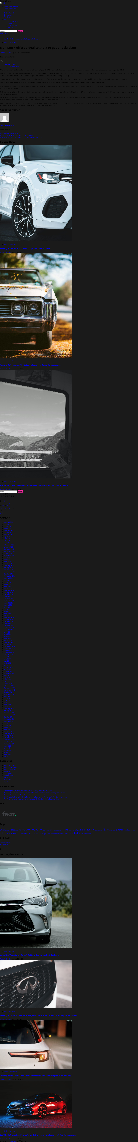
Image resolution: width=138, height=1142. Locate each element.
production (10, 833)
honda (70, 830)
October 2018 (8, 671)
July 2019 (7, 657)
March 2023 (8, 588)
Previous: (17, 135)
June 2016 (7, 725)
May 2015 (7, 752)
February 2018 (9, 686)
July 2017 (7, 698)
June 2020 (7, 634)
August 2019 (8, 655)
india (84, 830)
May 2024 (7, 559)
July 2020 (7, 632)
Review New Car (9, 13)
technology (55, 833)
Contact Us (11, 23)
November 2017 (9, 690)
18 (3, 506)
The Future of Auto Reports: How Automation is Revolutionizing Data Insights (31, 799)
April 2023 (7, 586)
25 (3, 508)
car (45, 829)
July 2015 (7, 748)
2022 (13, 830)
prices (3, 833)
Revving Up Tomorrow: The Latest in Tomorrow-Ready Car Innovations (30, 365)
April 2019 (7, 663)
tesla (59, 833)
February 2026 (9, 530)
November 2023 (9, 572)
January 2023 (8, 593)
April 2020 (7, 638)
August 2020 (8, 630)
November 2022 (9, 597)
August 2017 (8, 696)
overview (113, 830)
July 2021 (7, 607)
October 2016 (8, 717)
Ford (66, 829)
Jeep (96, 830)
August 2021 (8, 605)
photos (119, 829)
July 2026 (7, 524)
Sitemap (10, 27)
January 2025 (8, 547)
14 (9, 503)
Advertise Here (13, 21)
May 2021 (7, 611)
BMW (40, 830)
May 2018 (7, 682)
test (62, 833)
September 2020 (9, 628)
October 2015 (8, 742)
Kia (98, 830)
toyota (67, 833)
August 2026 (8, 522)
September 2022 (9, 601)
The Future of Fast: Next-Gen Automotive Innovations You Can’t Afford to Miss (34, 485)
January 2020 (8, 644)
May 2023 (7, 584)
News (106, 829)
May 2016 (7, 727)
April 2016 (7, 729)
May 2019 (7, 661)
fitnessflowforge (5, 843)
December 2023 (9, 570)
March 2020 (8, 640)
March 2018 (8, 684)
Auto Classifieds (9, 11)
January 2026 (8, 532)
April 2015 (7, 754)
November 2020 (9, 624)
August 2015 (8, 746)
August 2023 (8, 578)
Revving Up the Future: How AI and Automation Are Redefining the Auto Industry (32, 795)
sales (41, 833)
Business (7, 771)
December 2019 (9, 646)
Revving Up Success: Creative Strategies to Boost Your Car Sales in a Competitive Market (35, 793)
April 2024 (7, 561)
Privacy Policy (12, 25)
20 (7, 506)
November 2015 (9, 740)
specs (46, 833)
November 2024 (9, 551)
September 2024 (9, 555)
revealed (23, 833)
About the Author (10, 65)
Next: (21, 137)
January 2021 (8, 619)
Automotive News (10, 9)
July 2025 (7, 537)
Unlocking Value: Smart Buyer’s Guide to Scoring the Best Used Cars (28, 791)
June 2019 (7, 659)
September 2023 (9, 576)
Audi (16, 830)
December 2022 (9, 595)
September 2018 (9, 673)
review (28, 833)
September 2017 (9, 694)
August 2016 (8, 721)
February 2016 (9, 734)
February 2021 (9, 617)
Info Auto (7, 778)
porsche (126, 830)
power (130, 830)
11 (3, 503)
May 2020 (7, 636)
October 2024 (8, 553)
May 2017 (7, 702)
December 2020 (9, 622)
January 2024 (8, 568)
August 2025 (8, 534)
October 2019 (8, 651)
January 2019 (8, 667)
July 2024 (7, 557)
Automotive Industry (11, 7)
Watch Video (4, 33)
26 (5, 508)
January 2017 (8, 711)
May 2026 (7, 528)
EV (61, 830)
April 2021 (7, 613)
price (134, 830)
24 (1, 508)
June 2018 (7, 680)
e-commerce (8, 776)
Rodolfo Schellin (6, 53)
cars (48, 830)
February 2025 (9, 545)
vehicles (81, 833)
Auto (21, 829)
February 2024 (9, 566)
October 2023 (8, 574)
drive (51, 830)
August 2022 (8, 603)
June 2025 (7, 539)
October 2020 (8, 626)
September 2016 (9, 719)
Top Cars (7, 17)
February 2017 (9, 709)
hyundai (79, 830)
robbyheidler (4, 845)
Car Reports (8, 15)
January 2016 (8, 736)
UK (71, 833)
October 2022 (8, 599)
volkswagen (87, 833)
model (101, 830)
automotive (31, 829)
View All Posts (14, 133)
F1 (62, 830)
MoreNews (13, 1141)
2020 (2, 829)
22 (11, 506)
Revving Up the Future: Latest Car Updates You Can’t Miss (25, 248)
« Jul (1, 513)
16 (13, 503)
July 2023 (7, 580)
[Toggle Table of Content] (1, 61)
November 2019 (9, 649)
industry (90, 829)
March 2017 (8, 707)
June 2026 (7, 526)
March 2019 (8, 665)
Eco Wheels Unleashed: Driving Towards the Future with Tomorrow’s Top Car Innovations (35, 797)
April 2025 (7, 543)
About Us (7, 19)
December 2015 (9, 738)
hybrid (74, 830)
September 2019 (9, 653)
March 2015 (8, 756)
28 (9, 508)
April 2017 (7, 704)
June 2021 (7, 609)
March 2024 (8, 564)
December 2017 (9, 688)
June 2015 (7, 750)
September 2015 (9, 744)
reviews (36, 833)
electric (57, 830)
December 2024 (9, 549)
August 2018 (8, 675)
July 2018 (7, 678)
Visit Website (4, 133)
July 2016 (7, 723)
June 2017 (7, 700)
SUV (50, 833)
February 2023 (9, 590)
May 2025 (7, 541)
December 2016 (9, 713)
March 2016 (8, 731)
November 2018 (9, 669)
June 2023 (7, 582)
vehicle (75, 833)
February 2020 (9, 642)
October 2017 (8, 692)
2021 (8, 829)
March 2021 (8, 615)
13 (7, 503)
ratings (16, 833)
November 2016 (9, 715)
